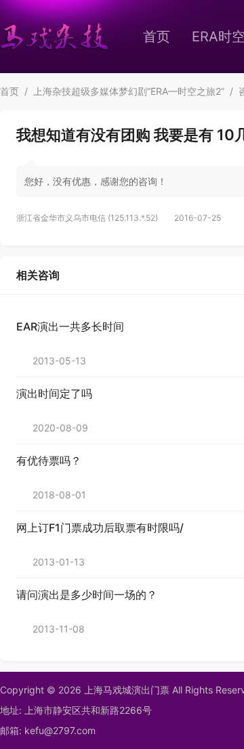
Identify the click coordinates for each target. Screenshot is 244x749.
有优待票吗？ (48, 460)
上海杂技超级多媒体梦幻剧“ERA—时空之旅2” (128, 91)
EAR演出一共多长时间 (70, 326)
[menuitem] (156, 36)
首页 (156, 36)
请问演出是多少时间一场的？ (86, 594)
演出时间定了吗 (54, 393)
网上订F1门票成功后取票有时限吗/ (100, 527)
